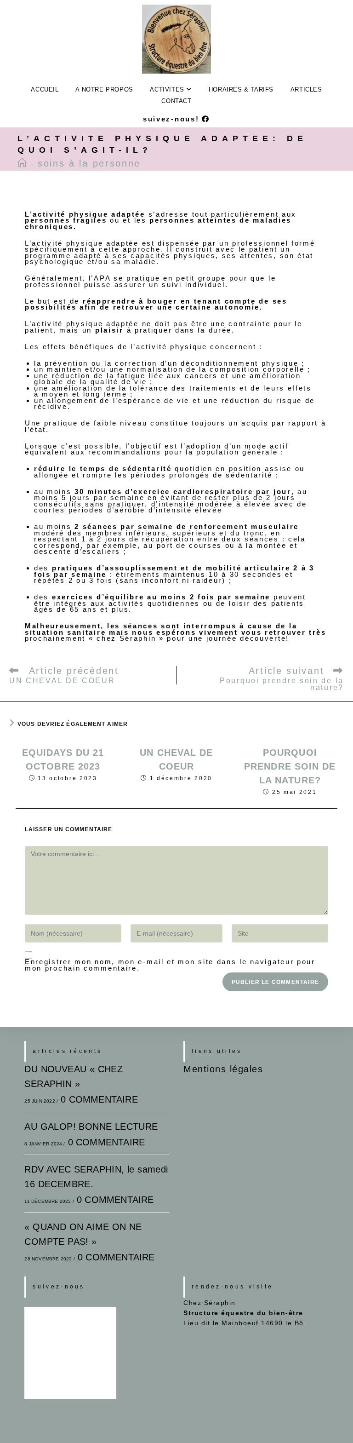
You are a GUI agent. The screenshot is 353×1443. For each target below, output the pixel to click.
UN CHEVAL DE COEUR (176, 759)
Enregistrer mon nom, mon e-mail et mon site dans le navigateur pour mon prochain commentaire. (170, 965)
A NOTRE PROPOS (104, 89)
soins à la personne (89, 163)
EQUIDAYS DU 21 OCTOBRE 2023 (63, 759)
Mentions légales (223, 1069)
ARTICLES (306, 89)
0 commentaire (99, 1099)
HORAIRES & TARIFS (241, 89)
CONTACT (176, 101)
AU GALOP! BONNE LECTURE (91, 1126)
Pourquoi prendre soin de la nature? (290, 766)
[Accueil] (22, 163)
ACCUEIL (44, 89)
